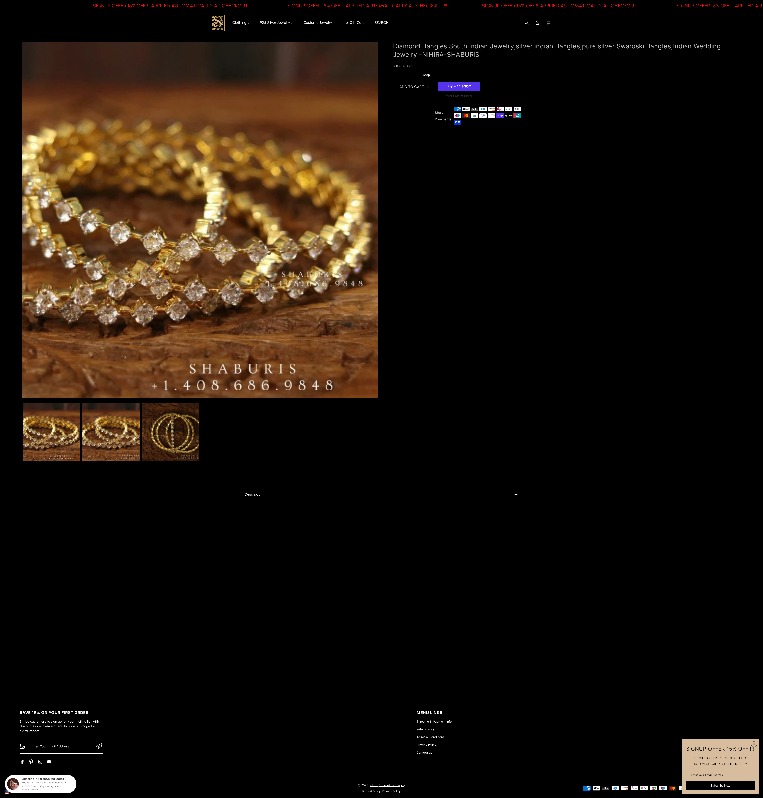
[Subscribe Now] (99, 746)
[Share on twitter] (416, 116)
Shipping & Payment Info (434, 721)
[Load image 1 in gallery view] (51, 432)
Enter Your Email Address (707, 774)
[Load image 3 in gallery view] (170, 432)
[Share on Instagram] (430, 116)
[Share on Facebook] (409, 116)
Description (253, 494)
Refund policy (371, 791)
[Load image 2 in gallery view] (111, 432)
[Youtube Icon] (49, 763)
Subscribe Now (720, 785)
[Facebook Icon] (22, 763)
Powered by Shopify (392, 785)
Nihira (374, 785)
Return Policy (426, 729)
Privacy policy (391, 791)
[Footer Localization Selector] (23, 788)
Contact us (424, 752)
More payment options (459, 95)
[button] (548, 22)
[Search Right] (526, 23)
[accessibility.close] (754, 744)
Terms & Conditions (430, 737)
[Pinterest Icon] (31, 763)
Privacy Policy (426, 745)
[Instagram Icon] (40, 763)
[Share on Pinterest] (423, 116)
